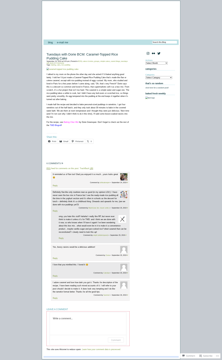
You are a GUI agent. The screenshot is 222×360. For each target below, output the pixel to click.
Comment (116, 340)
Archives (149, 60)
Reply (55, 185)
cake (58, 65)
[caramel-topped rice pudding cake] (62, 69)
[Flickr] (153, 53)
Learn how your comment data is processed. (101, 349)
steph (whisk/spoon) (100, 235)
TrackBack (86, 168)
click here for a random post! (157, 88)
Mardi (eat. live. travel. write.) (99, 208)
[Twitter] (159, 53)
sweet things (115, 61)
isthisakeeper (105, 182)
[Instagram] (148, 53)
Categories (149, 75)
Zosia (108, 255)
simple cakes (105, 61)
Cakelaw (106, 273)
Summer (106, 295)
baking (53, 65)
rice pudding (65, 65)
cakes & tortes (88, 61)
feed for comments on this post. (63, 168)
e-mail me (62, 42)
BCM (80, 61)
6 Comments (59, 63)
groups (96, 61)
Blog (50, 42)
